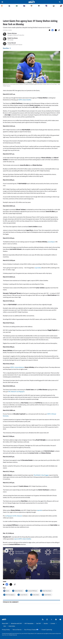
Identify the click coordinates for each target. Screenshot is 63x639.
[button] (6, 550)
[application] (31, 563)
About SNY (5, 623)
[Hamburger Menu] (2, 2)
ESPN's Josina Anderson (17, 367)
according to (51, 241)
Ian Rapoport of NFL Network (13, 516)
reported (39, 510)
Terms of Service (16, 629)
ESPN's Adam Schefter (25, 99)
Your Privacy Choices (30, 629)
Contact (53, 623)
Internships (12, 626)
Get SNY (38, 623)
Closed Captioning (46, 629)
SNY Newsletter (29, 623)
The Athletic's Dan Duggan (41, 475)
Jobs (4, 626)
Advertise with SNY (16, 623)
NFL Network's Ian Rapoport (16, 391)
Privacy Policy (6, 629)
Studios (46, 623)
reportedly (38, 267)
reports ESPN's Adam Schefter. (22, 539)
